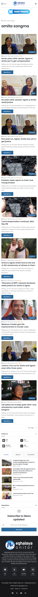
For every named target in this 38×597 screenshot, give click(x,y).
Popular (6, 454)
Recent (18, 454)
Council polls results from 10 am (23, 493)
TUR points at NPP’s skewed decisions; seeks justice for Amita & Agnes (18, 284)
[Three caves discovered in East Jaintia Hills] (7, 480)
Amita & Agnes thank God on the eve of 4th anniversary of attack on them (18, 264)
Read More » (7, 72)
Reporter (5, 56)
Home (4, 20)
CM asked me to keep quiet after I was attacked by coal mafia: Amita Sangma (18, 407)
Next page (31, 427)
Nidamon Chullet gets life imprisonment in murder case (14, 325)
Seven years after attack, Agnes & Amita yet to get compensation (17, 59)
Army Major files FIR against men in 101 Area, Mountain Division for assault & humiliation (24, 471)
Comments (30, 454)
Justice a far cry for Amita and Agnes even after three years (18, 366)
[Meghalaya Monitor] (19, 3)
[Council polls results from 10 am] (7, 496)
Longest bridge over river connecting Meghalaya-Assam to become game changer (24, 462)
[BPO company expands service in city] (7, 488)
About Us (17, 588)
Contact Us (24, 588)
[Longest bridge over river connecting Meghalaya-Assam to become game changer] (7, 462)
